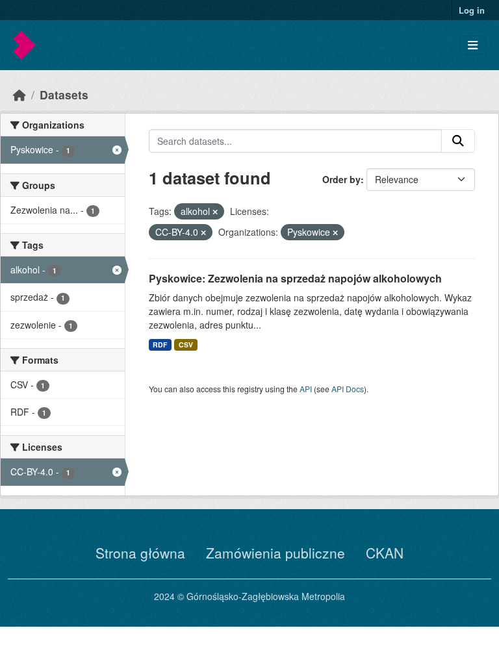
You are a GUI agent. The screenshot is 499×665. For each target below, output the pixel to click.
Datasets (64, 94)
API (306, 388)
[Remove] (215, 212)
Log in (472, 10)
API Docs (347, 388)
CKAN (384, 552)
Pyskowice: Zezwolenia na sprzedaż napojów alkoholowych (295, 278)
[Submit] (458, 141)
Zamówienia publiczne (275, 552)
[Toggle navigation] (472, 45)
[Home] (19, 94)
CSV (186, 344)
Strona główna (140, 552)
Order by (341, 179)
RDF (160, 344)
